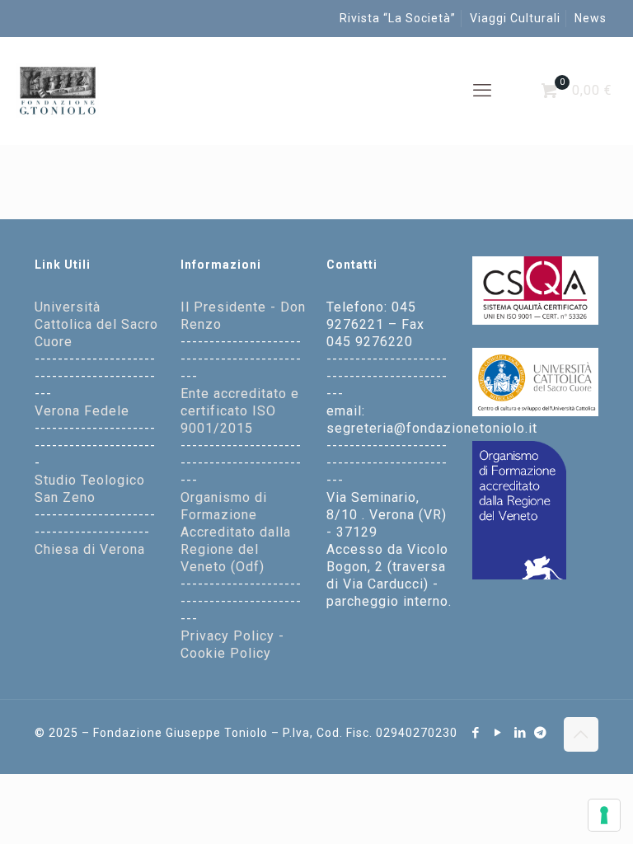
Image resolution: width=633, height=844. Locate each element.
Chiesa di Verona (90, 549)
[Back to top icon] (581, 734)
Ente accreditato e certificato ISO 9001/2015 (240, 411)
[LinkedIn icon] (520, 732)
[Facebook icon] (476, 732)
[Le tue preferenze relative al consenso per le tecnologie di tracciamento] (604, 815)
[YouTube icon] (498, 732)
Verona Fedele (82, 411)
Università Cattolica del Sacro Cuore (96, 324)
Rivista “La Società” (398, 18)
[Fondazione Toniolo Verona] (57, 90)
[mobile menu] (482, 91)
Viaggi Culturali (515, 18)
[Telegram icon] (540, 732)
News (590, 18)
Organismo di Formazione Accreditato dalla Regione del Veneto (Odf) (236, 532)
